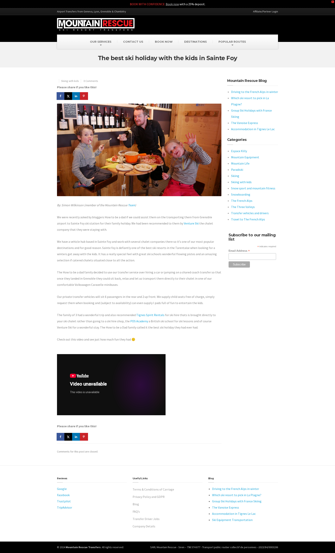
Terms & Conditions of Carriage (153, 489)
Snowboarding (240, 194)
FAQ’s (136, 511)
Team (131, 205)
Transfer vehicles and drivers (250, 213)
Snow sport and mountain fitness (253, 188)
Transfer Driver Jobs (146, 519)
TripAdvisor (64, 507)
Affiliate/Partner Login (265, 11)
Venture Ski (191, 223)
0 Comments (91, 81)
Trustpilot (64, 501)
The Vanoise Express (244, 123)
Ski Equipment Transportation (232, 520)
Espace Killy (239, 151)
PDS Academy (139, 321)
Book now (172, 4)
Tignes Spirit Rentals (150, 315)
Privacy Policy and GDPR (149, 497)
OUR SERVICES (100, 41)
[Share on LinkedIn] (76, 96)
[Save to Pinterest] (84, 96)
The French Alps (241, 201)
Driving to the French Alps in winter (254, 92)
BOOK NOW (164, 41)
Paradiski (237, 170)
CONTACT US (133, 41)
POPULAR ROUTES (232, 41)
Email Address (239, 251)
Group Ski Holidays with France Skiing (237, 501)
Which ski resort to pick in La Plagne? (236, 495)
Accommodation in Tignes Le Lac (253, 129)
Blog (136, 504)
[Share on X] (69, 96)
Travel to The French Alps (248, 219)
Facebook (63, 495)
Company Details (144, 526)
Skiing (235, 176)
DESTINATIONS (195, 41)
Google (62, 489)
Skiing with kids (70, 81)
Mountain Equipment (245, 157)
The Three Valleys (243, 207)
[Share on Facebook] (61, 96)
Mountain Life (240, 163)
